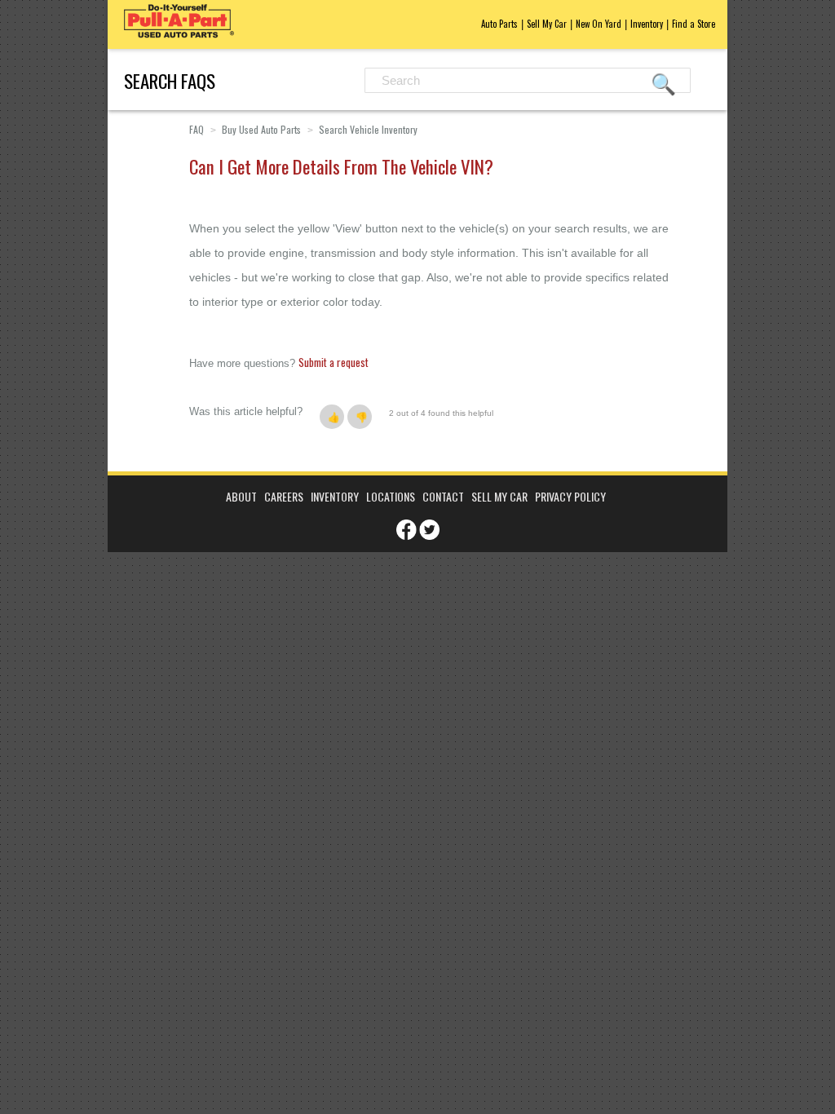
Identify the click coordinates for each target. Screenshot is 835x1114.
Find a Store (693, 23)
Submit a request (333, 362)
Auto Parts (499, 23)
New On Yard (598, 23)
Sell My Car (547, 23)
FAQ (196, 129)
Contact (443, 496)
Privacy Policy (570, 496)
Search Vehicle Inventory (368, 129)
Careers (283, 496)
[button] (332, 416)
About (241, 496)
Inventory (646, 23)
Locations (390, 496)
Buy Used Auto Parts (261, 129)
